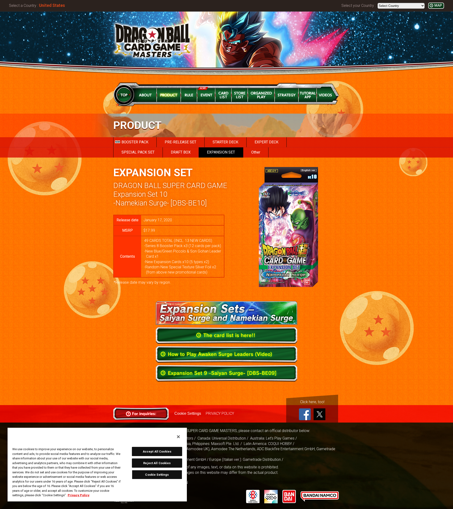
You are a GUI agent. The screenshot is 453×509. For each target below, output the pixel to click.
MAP (438, 6)
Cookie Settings (187, 413)
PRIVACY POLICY (220, 413)
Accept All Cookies (157, 451)
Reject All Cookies (157, 463)
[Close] (178, 437)
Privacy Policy (78, 495)
